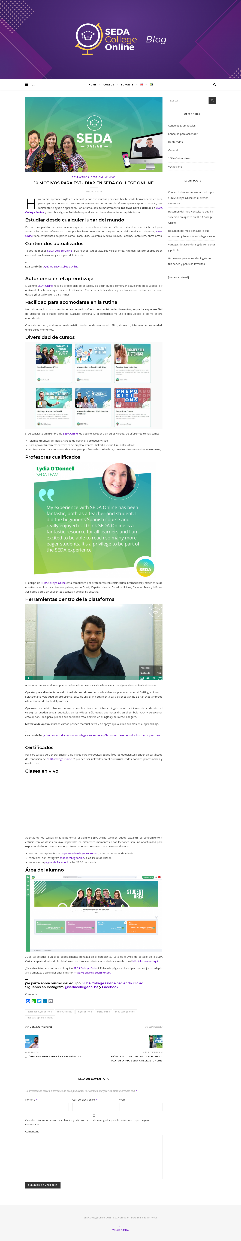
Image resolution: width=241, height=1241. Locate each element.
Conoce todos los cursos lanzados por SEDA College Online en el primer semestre (191, 197)
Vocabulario (175, 166)
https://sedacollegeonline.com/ (79, 853)
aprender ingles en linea (40, 1011)
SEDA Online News (103, 177)
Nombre (31, 1099)
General (173, 150)
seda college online (125, 1011)
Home (93, 84)
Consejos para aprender (183, 134)
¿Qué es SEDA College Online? (61, 266)
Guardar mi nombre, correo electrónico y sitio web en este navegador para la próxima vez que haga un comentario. (87, 1122)
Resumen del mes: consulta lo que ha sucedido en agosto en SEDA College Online (190, 217)
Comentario (32, 1131)
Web (122, 1099)
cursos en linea (64, 1011)
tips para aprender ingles (40, 1017)
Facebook (110, 987)
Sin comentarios (153, 1026)
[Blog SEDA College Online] (120, 39)
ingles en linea (85, 1011)
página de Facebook (56, 862)
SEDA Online (45, 285)
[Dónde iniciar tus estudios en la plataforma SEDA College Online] (155, 1041)
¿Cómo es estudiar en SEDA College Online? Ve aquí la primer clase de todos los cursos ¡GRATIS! (101, 735)
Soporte (127, 84)
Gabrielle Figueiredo (41, 1026)
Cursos (108, 84)
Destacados (80, 177)
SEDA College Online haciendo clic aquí (114, 983)
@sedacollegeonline (72, 858)
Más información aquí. (145, 961)
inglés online (103, 1011)
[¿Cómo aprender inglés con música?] (31, 1041)
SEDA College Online (59, 250)
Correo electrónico (84, 1099)
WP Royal (152, 1217)
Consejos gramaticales (182, 125)
